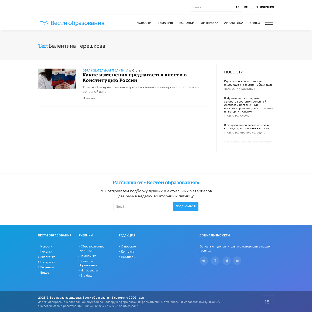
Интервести (89, 270)
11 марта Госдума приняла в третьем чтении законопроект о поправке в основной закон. (141, 89)
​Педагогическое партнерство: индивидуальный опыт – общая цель (248, 82)
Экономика (88, 255)
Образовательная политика (105, 70)
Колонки (186, 22)
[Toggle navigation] (269, 23)
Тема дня (165, 22)
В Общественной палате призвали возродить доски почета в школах (247, 126)
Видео (255, 22)
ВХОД (248, 7)
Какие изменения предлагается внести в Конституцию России (135, 77)
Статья (137, 70)
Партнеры (128, 256)
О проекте (128, 246)
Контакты (128, 251)
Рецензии (47, 266)
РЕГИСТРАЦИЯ (265, 7)
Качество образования (88, 262)
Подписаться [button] (186, 206)
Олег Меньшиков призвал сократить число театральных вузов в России (248, 143)
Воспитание (249, 88)
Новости (144, 22)
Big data (87, 275)
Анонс (245, 115)
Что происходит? (252, 132)
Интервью (209, 22)
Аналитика (233, 22)
